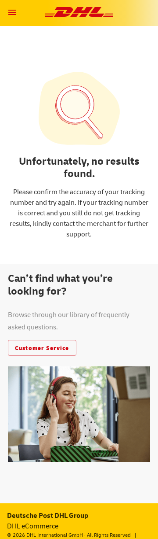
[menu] (12, 12)
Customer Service (42, 347)
